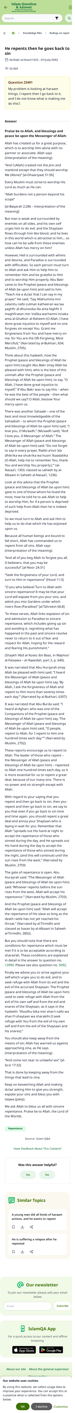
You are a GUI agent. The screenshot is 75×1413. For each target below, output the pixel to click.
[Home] (13, 33)
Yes (28, 1175)
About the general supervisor (49, 1369)
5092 (62, 965)
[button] (13, 1227)
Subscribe (62, 1306)
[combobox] (29, 18)
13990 (9, 965)
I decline (41, 1406)
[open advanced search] (57, 18)
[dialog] (36, 1395)
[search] (69, 18)
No (47, 1175)
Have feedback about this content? (37, 1148)
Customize (61, 1406)
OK (23, 1406)
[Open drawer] (70, 7)
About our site (16, 1369)
